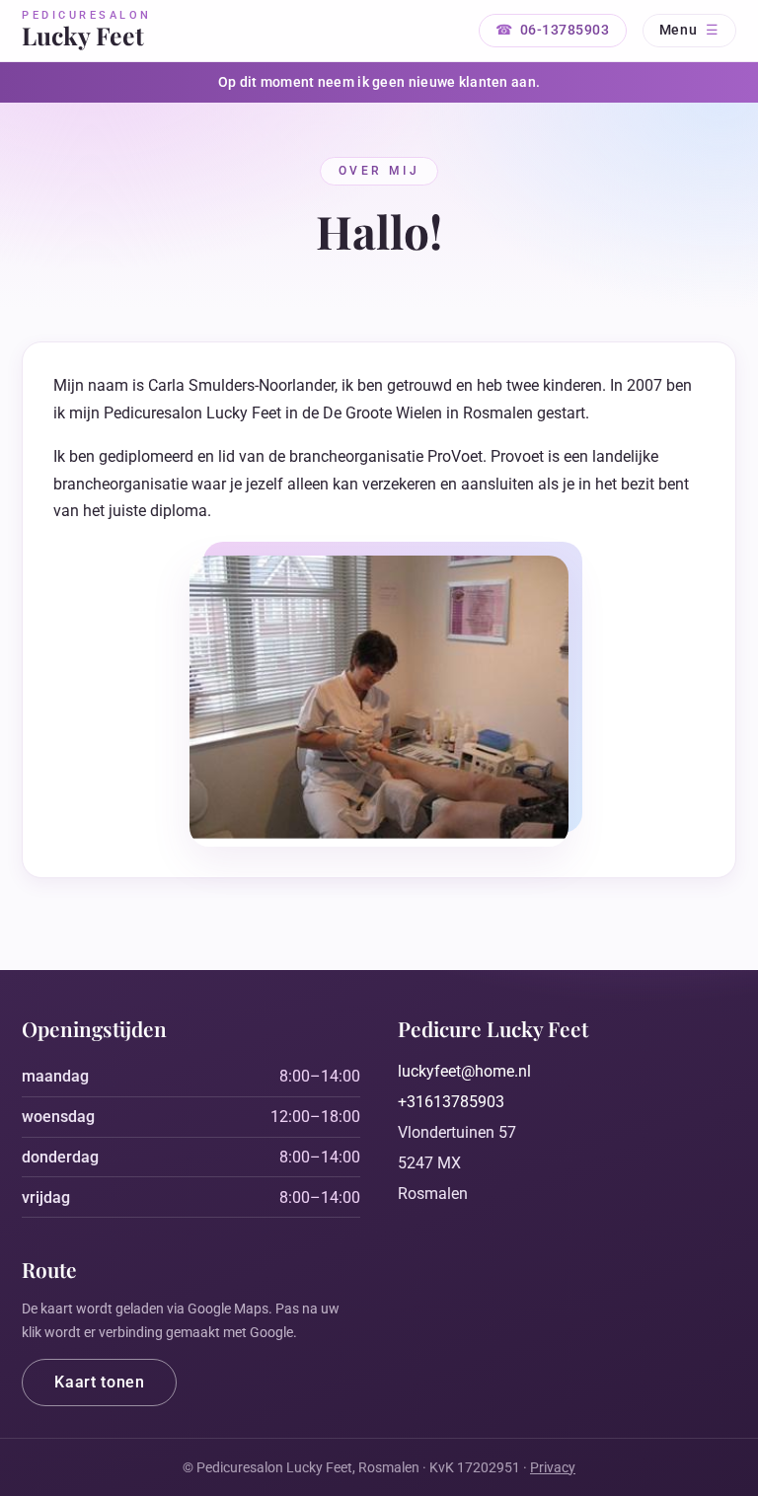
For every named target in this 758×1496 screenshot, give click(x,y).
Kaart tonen (99, 1382)
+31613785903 (451, 1101)
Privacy (552, 1467)
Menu (678, 29)
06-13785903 (565, 29)
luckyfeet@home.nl (464, 1071)
